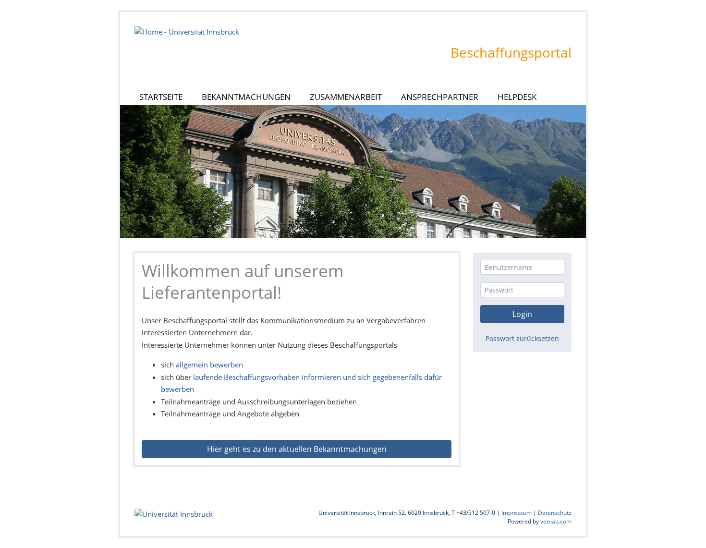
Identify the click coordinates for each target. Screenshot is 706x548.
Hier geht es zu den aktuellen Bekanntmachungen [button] (297, 449)
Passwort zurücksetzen (522, 338)
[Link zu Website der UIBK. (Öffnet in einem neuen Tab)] (186, 31)
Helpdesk (517, 96)
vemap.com (556, 521)
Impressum (516, 513)
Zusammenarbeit (346, 96)
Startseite (168, 96)
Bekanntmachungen (246, 96)
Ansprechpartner (439, 96)
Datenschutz (555, 513)
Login (522, 314)
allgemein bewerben (209, 364)
